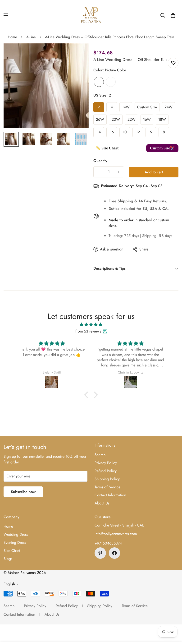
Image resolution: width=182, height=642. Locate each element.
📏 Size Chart (107, 148)
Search (100, 454)
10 (125, 132)
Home (12, 37)
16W (147, 119)
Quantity (100, 160)
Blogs (8, 558)
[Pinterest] (100, 553)
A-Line (31, 37)
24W (168, 107)
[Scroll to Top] (172, 616)
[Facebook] (114, 553)
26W (100, 119)
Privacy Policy (106, 463)
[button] (173, 15)
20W (116, 119)
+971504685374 (108, 543)
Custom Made (110, 82)
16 (112, 132)
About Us (102, 503)
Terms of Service (107, 487)
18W (162, 119)
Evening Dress (15, 542)
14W (126, 107)
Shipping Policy (107, 479)
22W (131, 119)
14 (99, 132)
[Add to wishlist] (173, 63)
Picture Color (99, 82)
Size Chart (12, 550)
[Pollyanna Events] (91, 15)
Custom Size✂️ (162, 148)
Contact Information (110, 495)
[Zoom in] (78, 53)
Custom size (147, 107)
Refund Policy (106, 471)
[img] (91, 324)
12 (138, 132)
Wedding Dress (16, 534)
